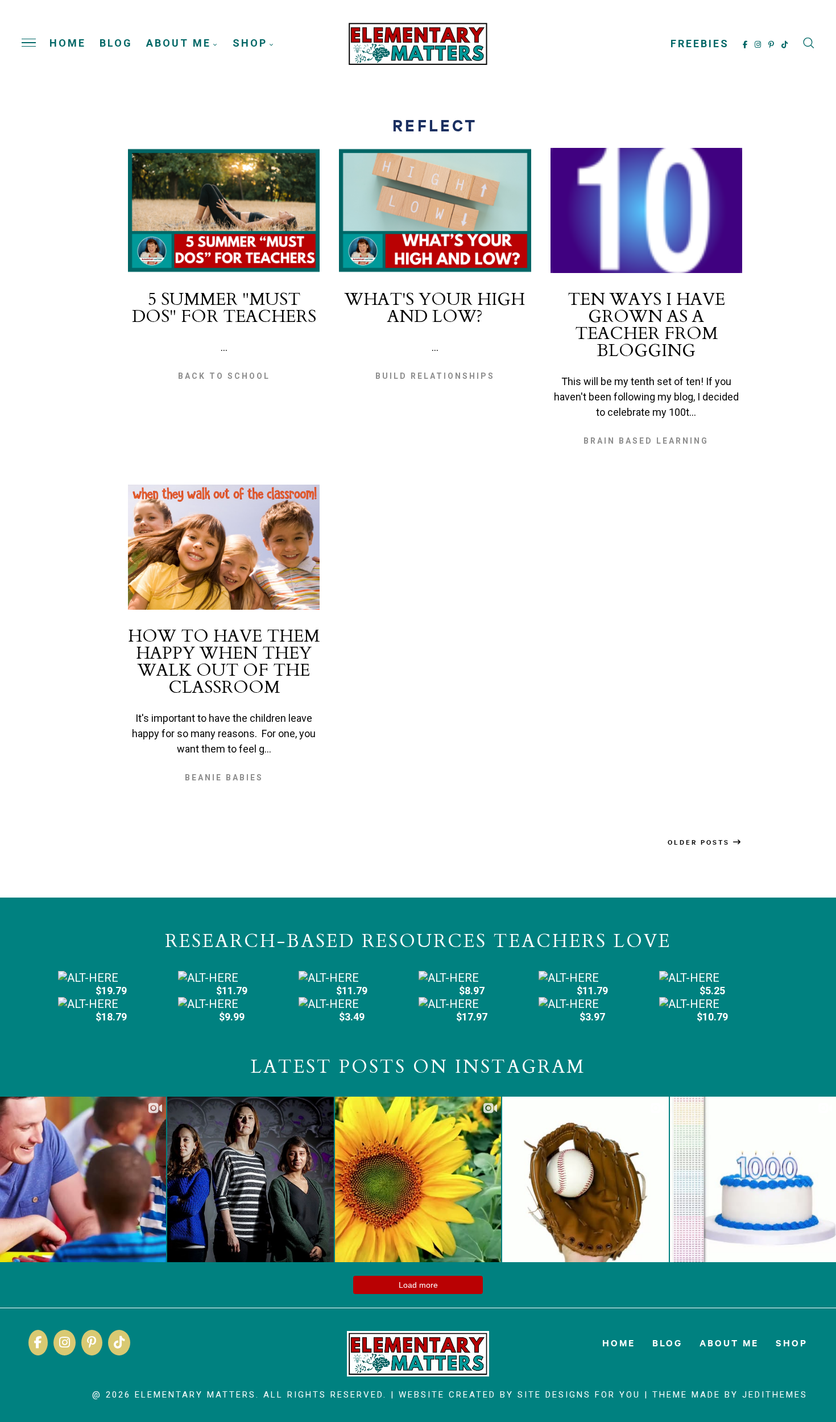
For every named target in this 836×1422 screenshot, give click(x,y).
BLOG (116, 43)
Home (67, 43)
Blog (667, 1342)
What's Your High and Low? (435, 308)
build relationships (435, 376)
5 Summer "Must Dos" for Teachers (224, 308)
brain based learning (646, 440)
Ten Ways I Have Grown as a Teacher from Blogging (646, 325)
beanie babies (224, 777)
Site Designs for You (579, 1395)
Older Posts (700, 841)
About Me (178, 43)
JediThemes (775, 1395)
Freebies (700, 43)
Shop (250, 43)
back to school (224, 376)
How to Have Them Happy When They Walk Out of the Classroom (224, 662)
